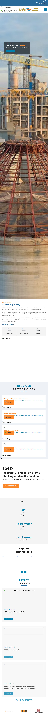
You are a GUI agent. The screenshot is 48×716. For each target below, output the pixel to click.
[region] (24, 156)
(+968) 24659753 (8, 7)
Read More (8, 619)
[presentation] (22, 572)
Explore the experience (11, 485)
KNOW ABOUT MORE (10, 50)
